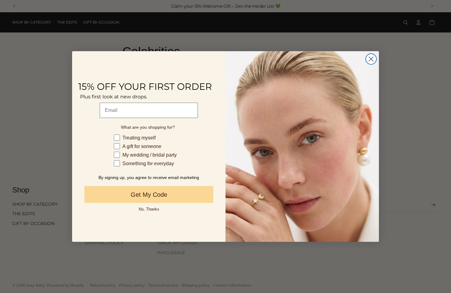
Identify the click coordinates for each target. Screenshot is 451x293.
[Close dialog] (371, 59)
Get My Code (149, 194)
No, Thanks (149, 209)
